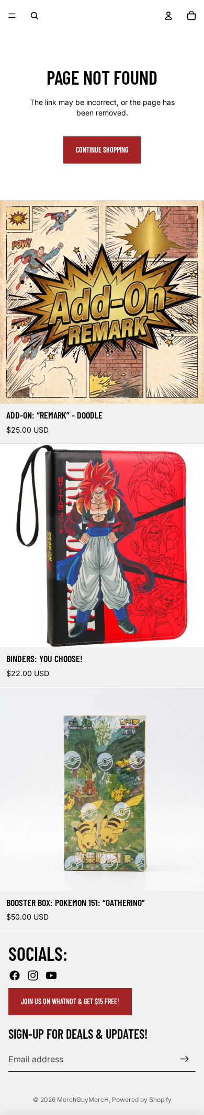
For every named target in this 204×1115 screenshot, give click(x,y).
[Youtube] (51, 976)
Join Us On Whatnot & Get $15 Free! (70, 1001)
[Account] (168, 15)
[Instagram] (33, 976)
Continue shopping (102, 149)
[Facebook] (14, 976)
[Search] (34, 15)
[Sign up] (185, 1059)
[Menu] (12, 16)
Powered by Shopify (142, 1100)
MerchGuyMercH (83, 1100)
